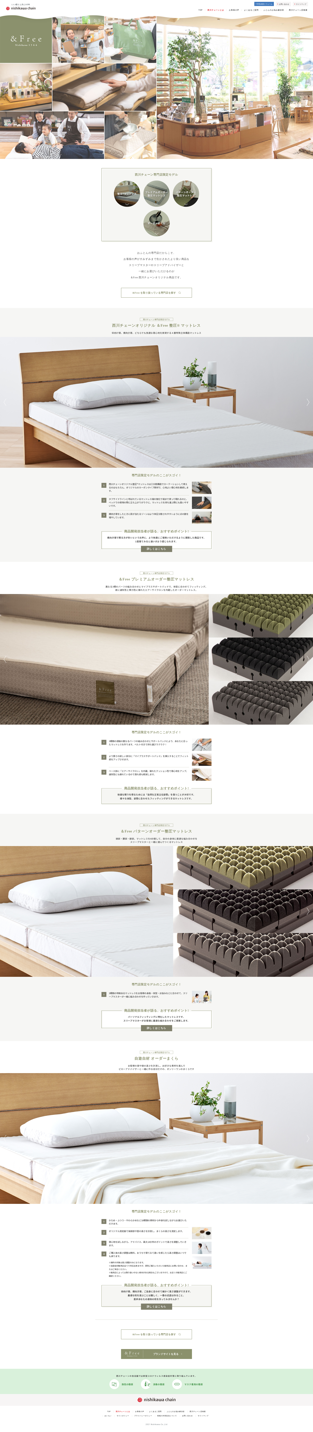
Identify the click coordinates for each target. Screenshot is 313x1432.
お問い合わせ (284, 4)
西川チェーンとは (215, 10)
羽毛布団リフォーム (264, 4)
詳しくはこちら (156, 548)
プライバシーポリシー (143, 1416)
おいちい (108, 1416)
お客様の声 (234, 10)
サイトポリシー (123, 1416)
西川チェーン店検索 (298, 10)
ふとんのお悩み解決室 (273, 10)
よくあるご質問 (251, 10)
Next (308, 402)
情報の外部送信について (167, 1416)
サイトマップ (301, 4)
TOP (200, 10)
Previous (5, 402)
